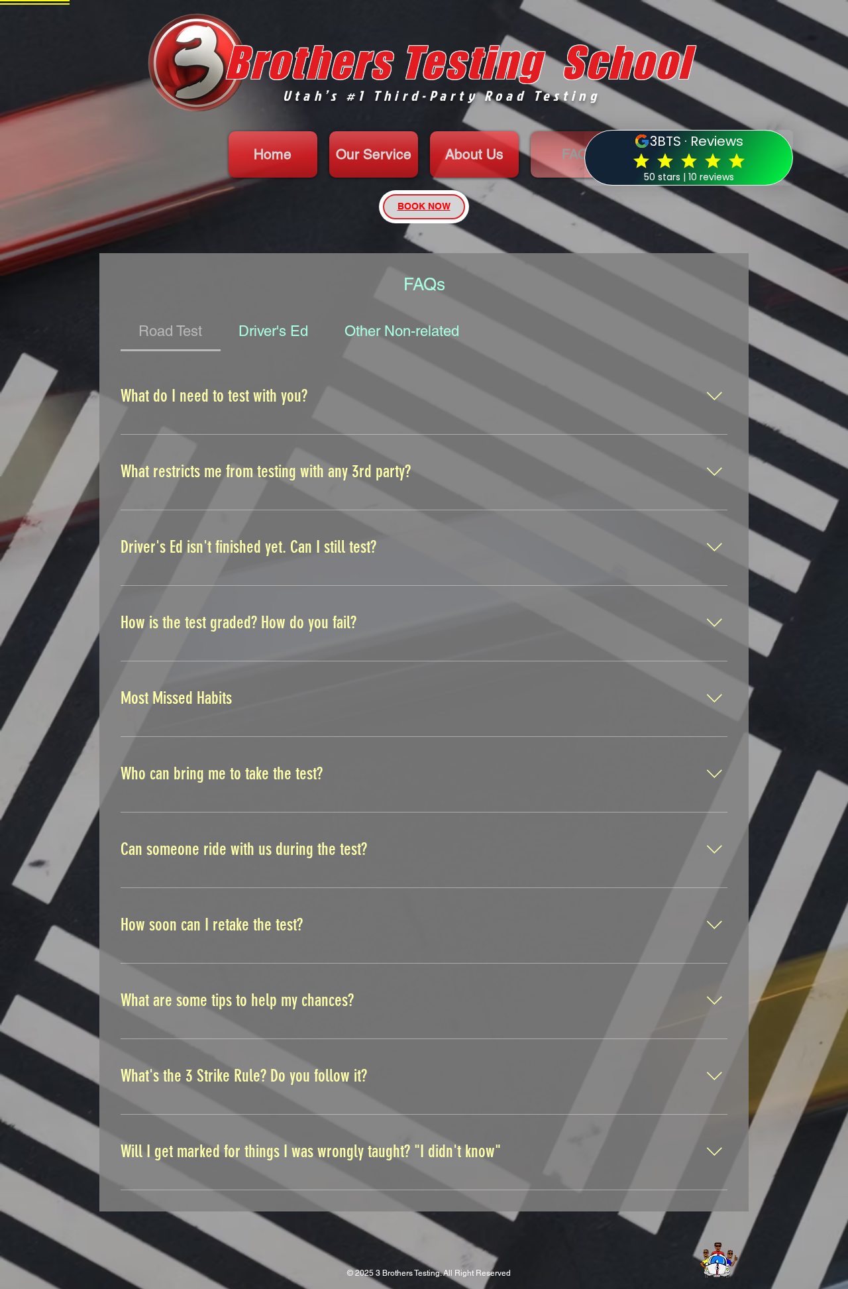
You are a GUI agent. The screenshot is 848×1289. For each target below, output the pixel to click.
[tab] (171, 331)
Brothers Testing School (458, 61)
